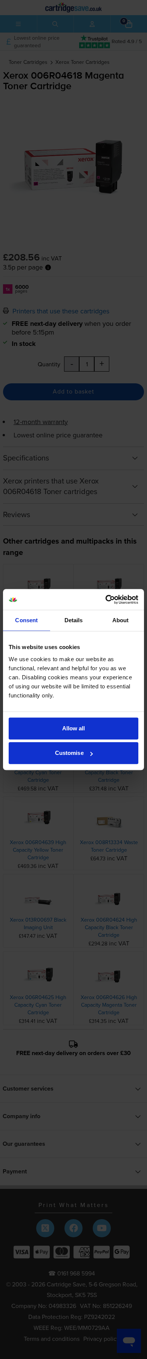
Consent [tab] (26, 620)
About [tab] (120, 620)
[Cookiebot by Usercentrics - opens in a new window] (105, 599)
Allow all (73, 728)
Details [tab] (73, 620)
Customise (69, 753)
